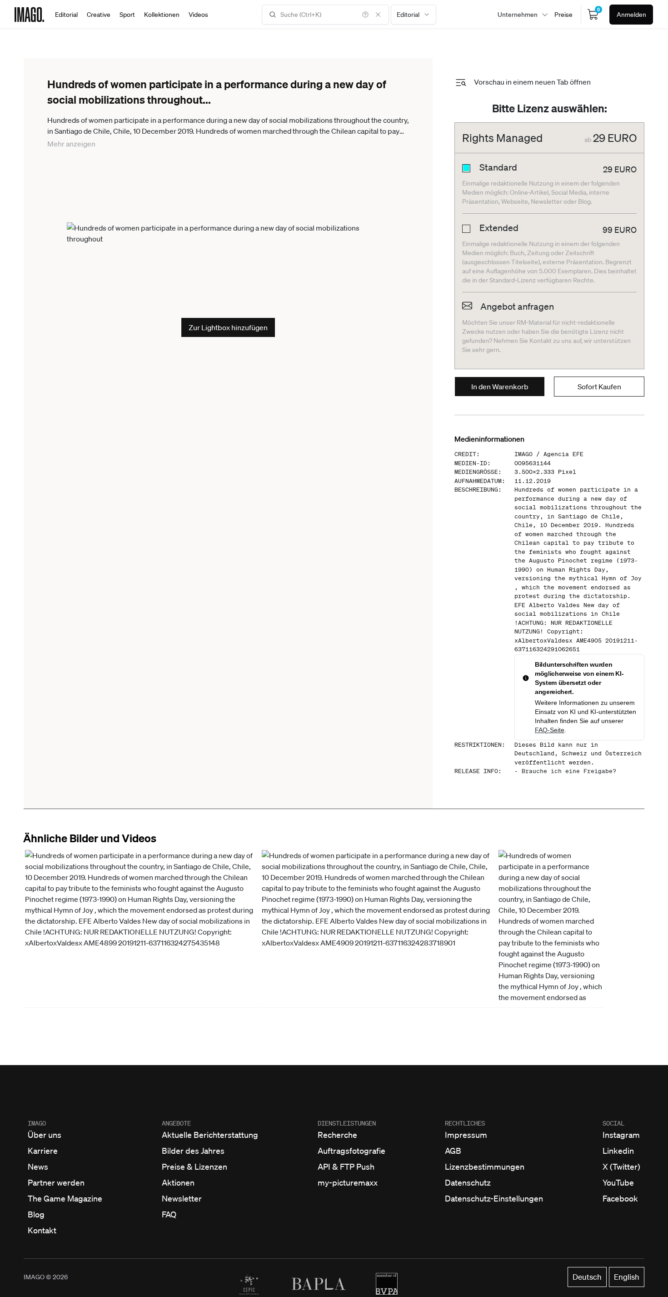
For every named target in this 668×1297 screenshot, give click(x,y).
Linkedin (618, 1151)
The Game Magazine (65, 1198)
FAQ (169, 1214)
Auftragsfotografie (351, 1151)
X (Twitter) (621, 1166)
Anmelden (631, 14)
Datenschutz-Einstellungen (494, 1198)
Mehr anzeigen (71, 143)
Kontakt (42, 1230)
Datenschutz (468, 1182)
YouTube (618, 1182)
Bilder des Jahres (193, 1151)
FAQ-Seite (549, 730)
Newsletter (182, 1198)
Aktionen (178, 1182)
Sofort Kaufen (599, 386)
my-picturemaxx (348, 1182)
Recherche (337, 1135)
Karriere (43, 1151)
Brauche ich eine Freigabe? (569, 771)
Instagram (621, 1135)
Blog (36, 1214)
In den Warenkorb (499, 386)
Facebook (620, 1198)
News (38, 1166)
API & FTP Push (346, 1166)
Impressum (466, 1135)
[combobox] (413, 15)
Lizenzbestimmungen (484, 1166)
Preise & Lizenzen (194, 1166)
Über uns (44, 1135)
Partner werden (56, 1182)
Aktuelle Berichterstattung (210, 1135)
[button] (141, 927)
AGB (453, 1151)
